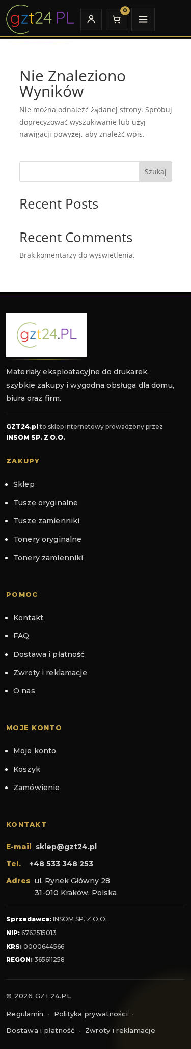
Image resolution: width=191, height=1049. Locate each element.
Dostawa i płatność (49, 654)
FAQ (21, 635)
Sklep (24, 484)
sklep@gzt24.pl (66, 846)
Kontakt (28, 617)
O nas (24, 690)
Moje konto (34, 750)
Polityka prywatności (91, 1014)
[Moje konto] (91, 19)
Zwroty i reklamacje (50, 672)
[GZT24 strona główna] (39, 19)
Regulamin (24, 1014)
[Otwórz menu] (143, 19)
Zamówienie (36, 787)
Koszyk (26, 769)
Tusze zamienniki (46, 521)
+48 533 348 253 (61, 863)
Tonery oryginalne (47, 539)
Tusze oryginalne (45, 502)
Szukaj (156, 172)
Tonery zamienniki (48, 557)
